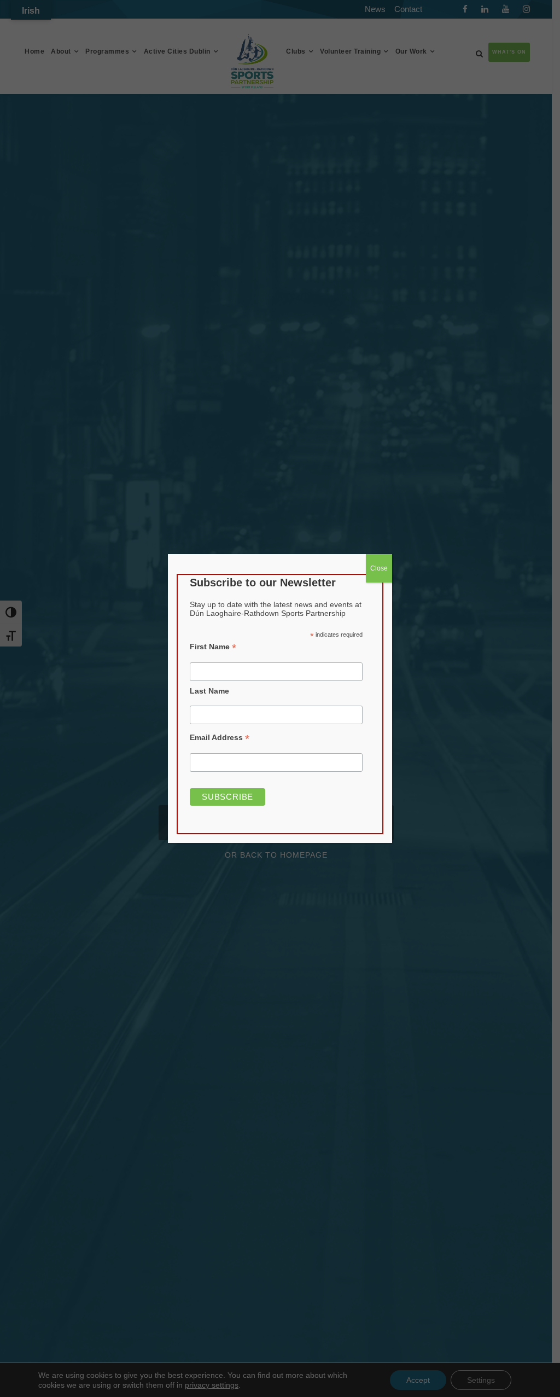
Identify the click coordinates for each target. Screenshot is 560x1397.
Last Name (209, 690)
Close (379, 568)
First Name (213, 647)
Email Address (219, 737)
